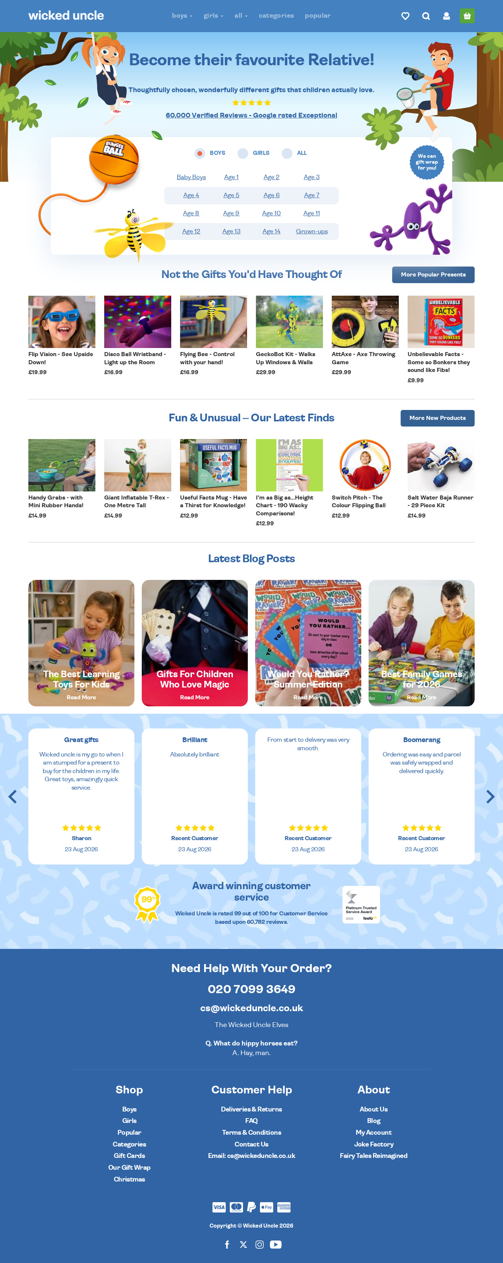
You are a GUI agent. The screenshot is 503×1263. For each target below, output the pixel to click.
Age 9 (231, 213)
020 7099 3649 (252, 989)
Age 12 (191, 231)
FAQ (251, 1120)
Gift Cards (129, 1155)
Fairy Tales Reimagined (373, 1155)
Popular (318, 15)
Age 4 (191, 195)
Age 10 (271, 213)
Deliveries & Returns (251, 1109)
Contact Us (251, 1144)
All (239, 15)
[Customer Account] (446, 15)
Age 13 (231, 231)
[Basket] (467, 15)
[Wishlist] (405, 15)
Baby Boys (191, 177)
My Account (373, 1132)
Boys (180, 15)
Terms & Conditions (251, 1132)
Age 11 (311, 213)
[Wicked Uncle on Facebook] (227, 1244)
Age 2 (271, 177)
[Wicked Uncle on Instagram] (259, 1244)
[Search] (426, 15)
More (433, 275)
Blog (373, 1120)
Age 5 (231, 195)
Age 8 (191, 213)
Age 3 (312, 177)
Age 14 (272, 231)
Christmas (129, 1179)
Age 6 (272, 195)
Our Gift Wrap (129, 1167)
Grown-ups (312, 231)
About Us (373, 1109)
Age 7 (312, 195)
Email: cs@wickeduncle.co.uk (251, 1155)
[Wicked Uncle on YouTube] (275, 1244)
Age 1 (231, 177)
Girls (212, 15)
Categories (276, 15)
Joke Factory (374, 1144)
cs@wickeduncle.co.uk (251, 1008)
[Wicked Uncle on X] (243, 1244)
